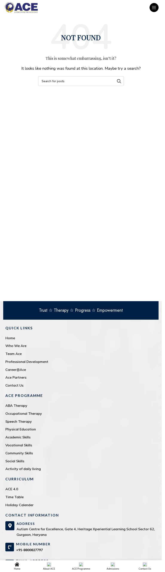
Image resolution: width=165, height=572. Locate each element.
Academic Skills (18, 437)
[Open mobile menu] (154, 7)
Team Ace (13, 354)
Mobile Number (33, 544)
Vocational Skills (18, 445)
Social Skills (14, 461)
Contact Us (14, 385)
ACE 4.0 (11, 489)
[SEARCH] (119, 81)
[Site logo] (21, 7)
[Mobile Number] (9, 547)
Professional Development (26, 361)
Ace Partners (15, 377)
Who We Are (15, 346)
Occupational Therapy (23, 413)
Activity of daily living (23, 469)
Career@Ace (15, 369)
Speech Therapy (18, 421)
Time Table (14, 497)
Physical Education (20, 429)
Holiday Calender (19, 505)
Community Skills (19, 453)
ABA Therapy (16, 405)
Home (10, 338)
